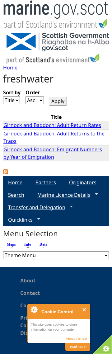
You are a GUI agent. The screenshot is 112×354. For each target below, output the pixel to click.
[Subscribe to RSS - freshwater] (5, 172)
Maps (11, 244)
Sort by (12, 92)
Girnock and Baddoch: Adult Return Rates (52, 125)
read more (78, 346)
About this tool (76, 338)
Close (84, 310)
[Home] (56, 16)
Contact (30, 293)
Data (43, 244)
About (27, 280)
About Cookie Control (34, 309)
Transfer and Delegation (34, 207)
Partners (45, 182)
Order (33, 92)
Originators (82, 182)
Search (16, 194)
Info (29, 244)
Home (10, 67)
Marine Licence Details (61, 195)
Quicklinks (18, 220)
